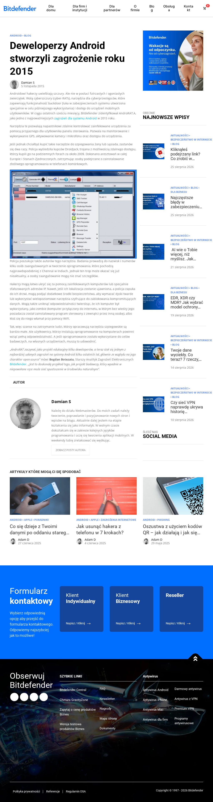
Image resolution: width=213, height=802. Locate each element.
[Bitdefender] (19, 8)
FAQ (102, 689)
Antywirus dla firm (155, 719)
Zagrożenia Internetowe (118, 520)
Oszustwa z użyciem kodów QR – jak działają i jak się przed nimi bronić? (172, 533)
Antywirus (150, 676)
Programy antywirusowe (184, 721)
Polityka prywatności (26, 791)
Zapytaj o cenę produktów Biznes (78, 712)
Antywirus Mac (153, 710)
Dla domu (51, 8)
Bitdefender (18, 364)
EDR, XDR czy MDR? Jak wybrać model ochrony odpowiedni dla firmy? (187, 307)
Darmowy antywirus (188, 689)
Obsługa (169, 8)
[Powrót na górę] (195, 659)
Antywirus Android (155, 690)
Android (16, 35)
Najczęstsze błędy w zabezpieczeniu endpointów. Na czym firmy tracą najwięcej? (186, 209)
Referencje (53, 791)
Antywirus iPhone (155, 700)
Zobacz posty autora (70, 450)
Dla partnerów (112, 8)
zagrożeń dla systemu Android (75, 118)
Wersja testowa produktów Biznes (72, 726)
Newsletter (107, 699)
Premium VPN (184, 708)
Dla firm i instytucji (79, 8)
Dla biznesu (179, 192)
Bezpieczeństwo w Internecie (191, 139)
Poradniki (41, 520)
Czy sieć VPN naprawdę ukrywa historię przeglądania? (187, 409)
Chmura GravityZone (74, 700)
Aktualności (179, 135)
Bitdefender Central (73, 690)
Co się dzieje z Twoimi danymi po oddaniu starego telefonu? (39, 533)
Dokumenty (107, 728)
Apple (28, 520)
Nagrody (105, 708)
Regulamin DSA (76, 791)
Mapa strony (108, 718)
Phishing (163, 520)
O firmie (135, 8)
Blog (151, 8)
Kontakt (188, 8)
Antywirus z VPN (186, 699)
